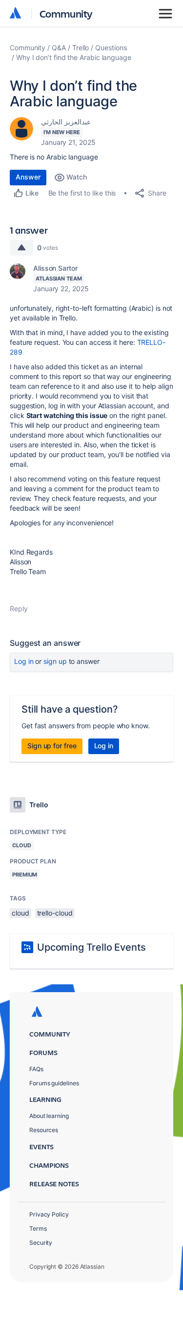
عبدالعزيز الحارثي (66, 122)
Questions (110, 47)
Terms (38, 1228)
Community (66, 13)
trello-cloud (55, 913)
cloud (20, 913)
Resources (43, 1130)
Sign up (54, 661)
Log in (24, 661)
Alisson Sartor (55, 268)
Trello (80, 47)
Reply (19, 608)
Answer (28, 177)
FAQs (36, 1069)
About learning (49, 1115)
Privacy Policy (49, 1214)
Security (40, 1242)
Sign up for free (52, 745)
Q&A (59, 47)
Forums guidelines (54, 1083)
